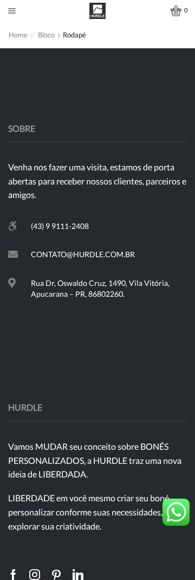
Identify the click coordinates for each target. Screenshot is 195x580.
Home (18, 34)
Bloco (46, 34)
